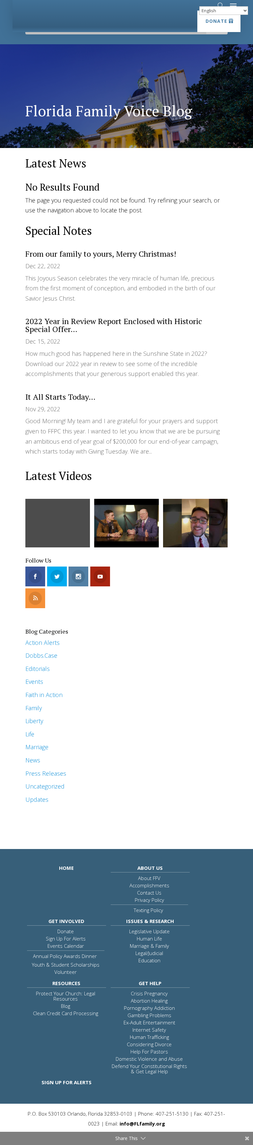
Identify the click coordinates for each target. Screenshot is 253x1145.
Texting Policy (148, 910)
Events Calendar (65, 945)
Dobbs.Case (41, 655)
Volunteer (65, 972)
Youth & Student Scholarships (65, 964)
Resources (66, 983)
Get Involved (66, 921)
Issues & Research (150, 921)
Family (33, 708)
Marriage (36, 747)
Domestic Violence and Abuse (149, 1058)
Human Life (149, 938)
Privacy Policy (149, 900)
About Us (150, 868)
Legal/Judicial (149, 953)
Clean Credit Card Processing (65, 1013)
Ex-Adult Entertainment (149, 1022)
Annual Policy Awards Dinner (65, 956)
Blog (65, 1006)
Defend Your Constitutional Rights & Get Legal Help (149, 1069)
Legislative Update (149, 931)
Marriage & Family (149, 945)
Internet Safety (149, 1029)
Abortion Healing (149, 1000)
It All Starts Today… (60, 396)
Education (149, 960)
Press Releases (45, 773)
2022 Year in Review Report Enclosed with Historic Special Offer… (113, 325)
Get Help (150, 983)
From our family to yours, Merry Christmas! (100, 253)
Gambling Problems (149, 1015)
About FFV (149, 878)
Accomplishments (149, 885)
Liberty (34, 721)
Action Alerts (42, 642)
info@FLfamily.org (142, 1123)
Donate (216, 21)
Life (29, 734)
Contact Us (149, 892)
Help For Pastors (149, 1051)
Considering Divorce (149, 1044)
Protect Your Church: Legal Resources (65, 996)
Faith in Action (44, 695)
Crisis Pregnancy (149, 993)
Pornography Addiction (149, 1008)
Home (66, 868)
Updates (36, 799)
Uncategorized (45, 786)
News (32, 760)
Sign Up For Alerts (66, 938)
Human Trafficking (149, 1037)
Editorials (37, 669)
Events (34, 681)
